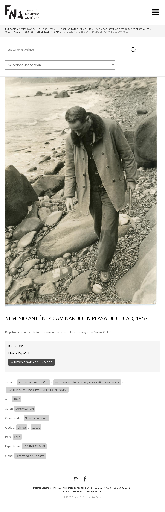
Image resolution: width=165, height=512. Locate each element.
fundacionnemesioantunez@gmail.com (82, 491)
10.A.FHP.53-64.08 (34, 446)
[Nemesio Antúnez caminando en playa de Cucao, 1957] (82, 191)
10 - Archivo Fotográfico (33, 382)
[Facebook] (84, 479)
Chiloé (22, 427)
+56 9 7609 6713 (121, 487)
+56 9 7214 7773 (102, 487)
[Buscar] (134, 50)
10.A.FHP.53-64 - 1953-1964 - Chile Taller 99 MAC (37, 390)
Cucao (36, 427)
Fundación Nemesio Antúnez (22, 15)
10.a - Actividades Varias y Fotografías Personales (87, 382)
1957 (17, 399)
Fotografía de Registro (30, 456)
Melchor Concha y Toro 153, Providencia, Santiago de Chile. (62, 487)
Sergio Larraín (24, 409)
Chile (17, 437)
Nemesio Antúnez (36, 418)
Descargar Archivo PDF (32, 362)
